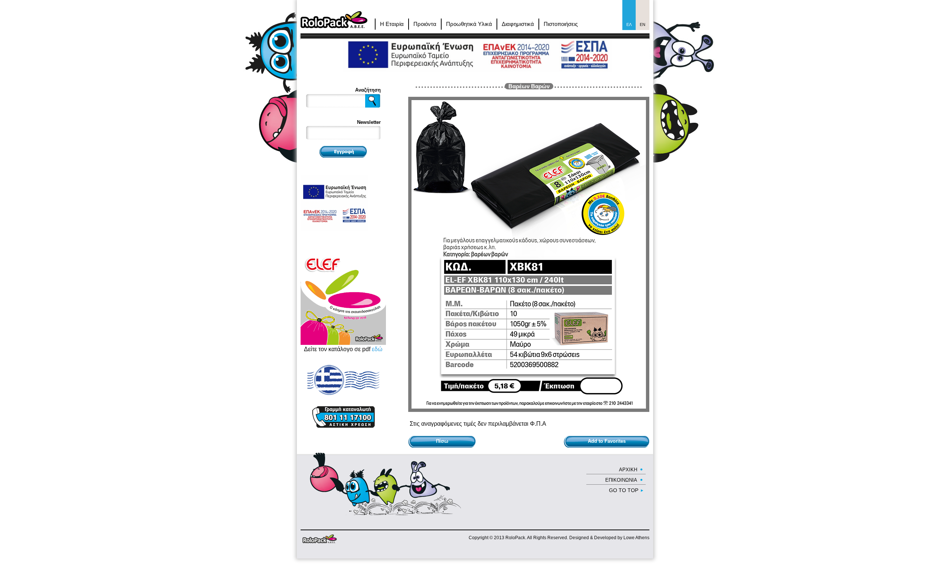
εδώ (377, 349)
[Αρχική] (334, 14)
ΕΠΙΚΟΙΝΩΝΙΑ (621, 480)
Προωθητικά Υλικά (469, 24)
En (642, 24)
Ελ (629, 24)
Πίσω (442, 441)
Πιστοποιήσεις (561, 24)
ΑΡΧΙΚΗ (628, 469)
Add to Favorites (607, 441)
